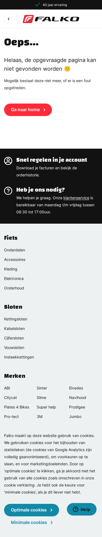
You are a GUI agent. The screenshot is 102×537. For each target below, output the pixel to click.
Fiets (10, 237)
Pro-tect (11, 416)
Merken (14, 375)
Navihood (77, 397)
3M (39, 416)
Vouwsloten (14, 347)
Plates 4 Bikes (16, 407)
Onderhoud (14, 288)
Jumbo (75, 416)
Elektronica (14, 278)
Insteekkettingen (19, 357)
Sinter (42, 388)
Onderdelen (14, 250)
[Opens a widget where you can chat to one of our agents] (82, 510)
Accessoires (14, 259)
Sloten (13, 306)
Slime (41, 397)
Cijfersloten (14, 338)
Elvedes (76, 388)
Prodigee (77, 407)
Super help (46, 407)
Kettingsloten (15, 319)
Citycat (10, 397)
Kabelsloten (14, 328)
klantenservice (76, 197)
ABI (7, 388)
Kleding (10, 269)
